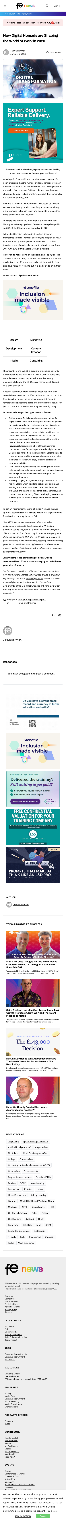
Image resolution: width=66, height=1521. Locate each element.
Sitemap (8, 1312)
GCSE (22, 1183)
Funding (12, 1183)
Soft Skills (27, 1225)
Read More (52, 1510)
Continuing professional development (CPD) (29, 1165)
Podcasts (9, 1421)
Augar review (41, 1147)
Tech (22, 1237)
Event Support (11, 1406)
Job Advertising (12, 1401)
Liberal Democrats (17, 1195)
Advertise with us (12, 1306)
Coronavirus (13, 1171)
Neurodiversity (38, 1207)
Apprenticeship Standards (35, 1141)
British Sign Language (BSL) (35, 1153)
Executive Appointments (16, 1354)
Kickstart (28, 1189)
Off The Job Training (17, 1213)
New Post (9, 1443)
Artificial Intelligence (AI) (19, 1147)
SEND (41, 1219)
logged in (27, 673)
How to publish (11, 1438)
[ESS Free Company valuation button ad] (33, 826)
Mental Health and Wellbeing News (37, 1201)
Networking (10, 1479)
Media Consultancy (13, 1404)
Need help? (10, 1457)
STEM (48, 1225)
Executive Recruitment (15, 1357)
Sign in (57, 5)
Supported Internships (18, 1231)
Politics (45, 1213)
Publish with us (11, 1304)
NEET (24, 1207)
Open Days (10, 1482)
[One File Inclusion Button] (33, 318)
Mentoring (13, 1207)
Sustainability (40, 1231)
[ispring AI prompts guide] (33, 864)
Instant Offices (28, 190)
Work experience (26, 1243)
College (11, 1159)
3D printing (13, 1141)
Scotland (29, 1219)
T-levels (12, 1237)
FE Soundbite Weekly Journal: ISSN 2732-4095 (26, 1379)
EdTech (8, 1329)
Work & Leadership (13, 1334)
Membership (10, 1454)
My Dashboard (11, 1446)
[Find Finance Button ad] (33, 788)
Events (8, 1448)
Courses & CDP (12, 1476)
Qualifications (14, 1219)
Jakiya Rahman (17, 50)
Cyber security (31, 1171)
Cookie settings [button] (23, 1515)
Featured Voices (12, 1376)
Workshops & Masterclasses (18, 1490)
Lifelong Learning (38, 1195)
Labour (40, 1189)
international (14, 1189)
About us (9, 1296)
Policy (34, 1213)
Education (9, 1326)
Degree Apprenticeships (19, 1177)
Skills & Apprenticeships (16, 1337)
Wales (11, 1243)
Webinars (9, 1487)
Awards (8, 1471)
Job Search (10, 1359)
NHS (52, 1207)
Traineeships (35, 1237)
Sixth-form (13, 1225)
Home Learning (37, 1183)
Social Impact (11, 1340)
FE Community (11, 1301)
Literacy (12, 1201)
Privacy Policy (11, 1309)
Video (7, 1423)
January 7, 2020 (18, 54)
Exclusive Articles (12, 1373)
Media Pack (10, 1396)
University (49, 1237)
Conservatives (26, 1159)
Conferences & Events (15, 1473)
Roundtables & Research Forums (20, 1484)
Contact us (10, 1298)
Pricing (8, 1393)
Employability (11, 1331)
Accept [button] (43, 1516)
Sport (38, 1225)
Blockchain (13, 1153)
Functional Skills (43, 1177)
